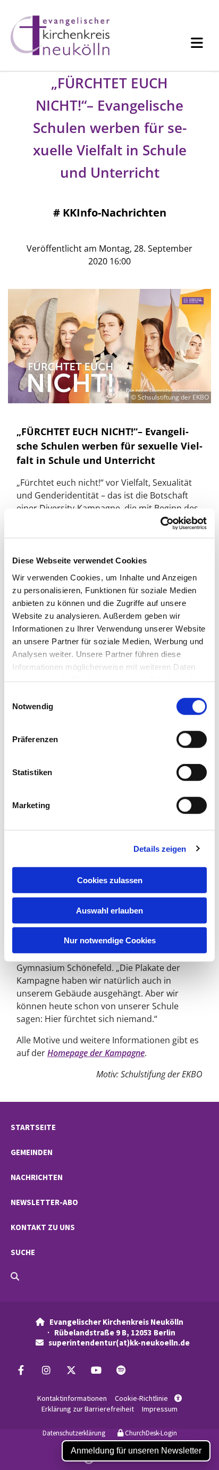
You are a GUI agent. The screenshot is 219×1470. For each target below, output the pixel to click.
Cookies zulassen (109, 880)
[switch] (191, 739)
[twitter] (71, 1370)
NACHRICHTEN (37, 1177)
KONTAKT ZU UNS (43, 1227)
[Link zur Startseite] (72, 35)
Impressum (160, 1409)
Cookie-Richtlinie (141, 1398)
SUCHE (23, 1252)
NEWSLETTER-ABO (44, 1202)
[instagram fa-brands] (46, 1370)
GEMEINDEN (32, 1152)
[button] (179, 42)
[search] (15, 1276)
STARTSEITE (33, 1127)
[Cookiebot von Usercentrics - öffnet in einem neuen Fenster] (160, 523)
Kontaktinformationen (72, 1398)
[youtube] (96, 1370)
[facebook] (21, 1370)
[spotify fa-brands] (121, 1370)
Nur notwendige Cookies (110, 940)
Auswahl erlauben (109, 910)
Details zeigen (159, 848)
